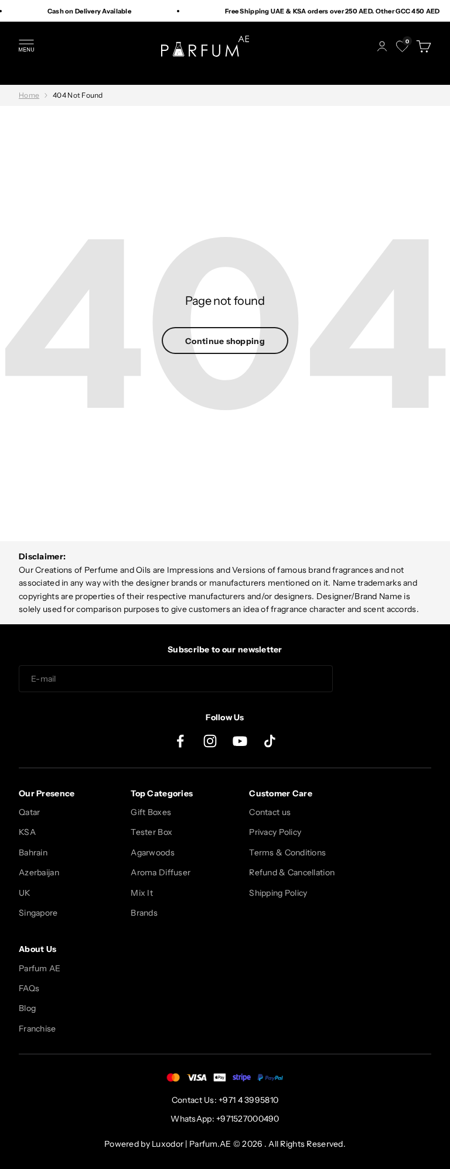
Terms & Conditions (287, 852)
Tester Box (151, 832)
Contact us (270, 812)
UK (25, 893)
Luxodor (167, 1144)
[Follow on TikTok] (270, 741)
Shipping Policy (278, 893)
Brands (144, 912)
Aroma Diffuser (160, 872)
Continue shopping (225, 341)
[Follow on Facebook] (180, 741)
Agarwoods (153, 852)
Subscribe (387, 679)
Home (29, 95)
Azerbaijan (39, 872)
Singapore (38, 912)
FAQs (29, 988)
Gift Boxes (151, 812)
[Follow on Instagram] (210, 741)
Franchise (37, 1028)
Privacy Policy (275, 832)
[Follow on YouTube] (240, 741)
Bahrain (33, 852)
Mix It (142, 893)
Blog (27, 1008)
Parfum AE (40, 968)
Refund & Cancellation (292, 872)
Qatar (29, 812)
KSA (27, 832)
